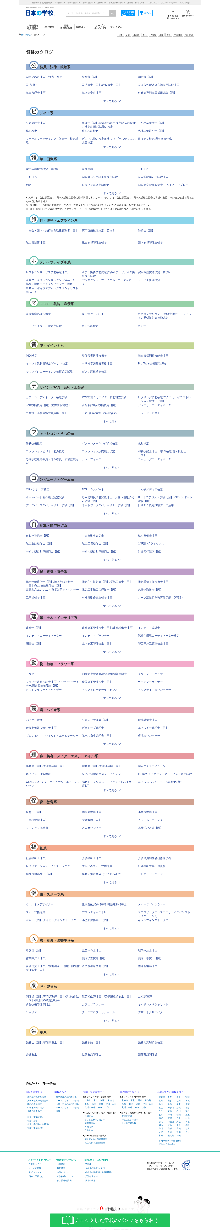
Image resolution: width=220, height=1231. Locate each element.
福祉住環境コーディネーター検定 (158, 635)
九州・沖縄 (90, 1107)
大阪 (107, 1107)
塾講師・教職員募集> (136, 3)
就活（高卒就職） (35, 1117)
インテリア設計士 (149, 627)
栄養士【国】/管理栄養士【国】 (45, 1042)
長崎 (170, 1132)
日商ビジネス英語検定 (95, 184)
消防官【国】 (146, 77)
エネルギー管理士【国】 (153, 727)
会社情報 (61, 1164)
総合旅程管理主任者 (94, 242)
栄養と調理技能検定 (150, 1042)
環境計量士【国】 (149, 719)
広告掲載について (65, 1176)
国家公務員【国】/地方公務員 (44, 77)
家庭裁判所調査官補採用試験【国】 (160, 84)
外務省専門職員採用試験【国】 (157, 92)
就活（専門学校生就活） (38, 1124)
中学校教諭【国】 (37, 819)
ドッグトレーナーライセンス (100, 689)
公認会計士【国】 (37, 122)
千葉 (187, 1104)
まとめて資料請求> (169, 3)
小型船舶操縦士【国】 (95, 920)
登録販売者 (127, 1116)
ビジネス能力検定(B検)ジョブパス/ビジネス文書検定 (109, 140)
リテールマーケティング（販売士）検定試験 (52, 140)
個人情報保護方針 (65, 1180)
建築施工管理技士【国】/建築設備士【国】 (108, 627)
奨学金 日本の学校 (167, 1144)
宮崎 (161, 1135)
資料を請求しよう (35, 1092)
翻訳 (28, 184)
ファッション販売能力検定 (98, 451)
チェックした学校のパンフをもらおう (116, 1220)
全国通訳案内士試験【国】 (154, 177)
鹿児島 (171, 1135)
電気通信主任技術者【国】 (154, 581)
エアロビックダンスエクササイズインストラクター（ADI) (164, 914)
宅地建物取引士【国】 (152, 130)
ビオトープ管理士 (93, 727)
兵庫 (187, 1118)
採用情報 (61, 1168)
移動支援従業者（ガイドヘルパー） (104, 874)
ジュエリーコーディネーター (156, 405)
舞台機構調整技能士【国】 (154, 355)
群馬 (170, 1104)
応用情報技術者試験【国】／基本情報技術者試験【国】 (108, 499)
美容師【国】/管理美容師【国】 (45, 766)
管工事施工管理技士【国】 (154, 643)
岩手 (179, 1097)
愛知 (179, 1114)
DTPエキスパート (93, 313)
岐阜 (161, 1114)
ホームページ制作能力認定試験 (45, 497)
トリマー (31, 673)
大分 (187, 1132)
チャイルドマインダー (152, 819)
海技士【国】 (146, 230)
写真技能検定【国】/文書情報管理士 (48, 405)
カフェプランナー (93, 1004)
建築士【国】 (34, 627)
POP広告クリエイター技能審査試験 (104, 397)
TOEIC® (143, 169)
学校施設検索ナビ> (117, 3)
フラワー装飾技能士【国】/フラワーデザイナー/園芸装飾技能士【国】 (52, 683)
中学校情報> (74, 3)
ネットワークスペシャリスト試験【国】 (106, 505)
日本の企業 (90, 1180)
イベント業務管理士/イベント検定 (47, 363)
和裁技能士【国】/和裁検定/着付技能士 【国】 (162, 453)
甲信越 (111, 1100)
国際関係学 (90, 1123)
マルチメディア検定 (150, 489)
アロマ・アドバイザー (152, 874)
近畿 (101, 1104)
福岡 (187, 1128)
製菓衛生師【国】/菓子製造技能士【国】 (107, 996)
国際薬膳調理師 (147, 1054)
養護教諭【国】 (91, 819)
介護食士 (31, 1054)
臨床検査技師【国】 (94, 958)
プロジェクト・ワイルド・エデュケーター (52, 735)
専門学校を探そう (129, 1092)
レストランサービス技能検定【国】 (48, 272)
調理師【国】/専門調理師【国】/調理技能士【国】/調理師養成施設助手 (53, 998)
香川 (161, 1128)
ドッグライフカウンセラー (154, 689)
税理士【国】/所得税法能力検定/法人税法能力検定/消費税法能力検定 (109, 124)
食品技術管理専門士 (38, 1004)
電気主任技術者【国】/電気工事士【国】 (107, 581)
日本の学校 (26, 35)
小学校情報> (88, 3)
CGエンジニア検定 (37, 489)
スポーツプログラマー (152, 904)
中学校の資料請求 (35, 1107)
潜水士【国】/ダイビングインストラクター (52, 920)
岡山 (161, 1125)
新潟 (179, 1107)
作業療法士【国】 (37, 958)
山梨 (187, 1107)
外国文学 (89, 1116)
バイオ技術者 (34, 719)
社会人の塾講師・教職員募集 (98, 1172)
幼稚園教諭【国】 (93, 812)
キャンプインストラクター (154, 920)
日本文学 (89, 1130)
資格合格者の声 (34, 1111)
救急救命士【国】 (93, 950)
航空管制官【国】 (37, 242)
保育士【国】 (34, 812)
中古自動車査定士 (93, 535)
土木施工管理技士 (130, 1123)
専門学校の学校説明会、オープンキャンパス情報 (67, 1099)
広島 (170, 1125)
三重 (187, 1114)
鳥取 (179, 1121)
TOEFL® (31, 177)
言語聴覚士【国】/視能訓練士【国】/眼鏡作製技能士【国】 (53, 968)
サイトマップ (35, 1172)
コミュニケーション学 (95, 1120)
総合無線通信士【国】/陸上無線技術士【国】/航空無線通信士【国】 (49, 583)
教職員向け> (185, 3)
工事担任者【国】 (37, 597)
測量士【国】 (34, 643)
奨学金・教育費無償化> (42, 3)
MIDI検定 (31, 355)
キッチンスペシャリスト (153, 1004)
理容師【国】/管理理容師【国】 (101, 766)
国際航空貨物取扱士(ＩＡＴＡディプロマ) (163, 184)
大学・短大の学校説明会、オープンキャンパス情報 (68, 1106)
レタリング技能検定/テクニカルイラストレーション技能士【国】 (164, 399)
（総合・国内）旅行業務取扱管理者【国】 (52, 230)
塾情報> (101, 3)
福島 (179, 1100)
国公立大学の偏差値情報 (96, 1139)
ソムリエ (31, 1012)
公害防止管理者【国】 (95, 719)
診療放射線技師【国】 (95, 966)
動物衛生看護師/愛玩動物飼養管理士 (104, 673)
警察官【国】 (90, 77)
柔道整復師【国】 (149, 966)
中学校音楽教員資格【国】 (98, 363)
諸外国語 (87, 169)
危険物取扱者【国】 (150, 589)
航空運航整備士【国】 (39, 543)
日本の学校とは (36, 1176)
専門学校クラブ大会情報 (170, 1141)
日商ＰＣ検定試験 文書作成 (155, 138)
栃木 (161, 1104)
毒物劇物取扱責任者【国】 (42, 727)
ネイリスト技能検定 (38, 774)
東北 (96, 1100)
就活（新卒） (33, 1120)
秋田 (161, 1100)
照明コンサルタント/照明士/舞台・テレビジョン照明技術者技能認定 (165, 315)
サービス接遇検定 (149, 280)
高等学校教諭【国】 (150, 827)
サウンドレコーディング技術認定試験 (49, 371)
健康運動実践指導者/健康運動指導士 (104, 904)
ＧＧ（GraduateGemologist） (100, 413)
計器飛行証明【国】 (150, 551)
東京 (100, 1107)
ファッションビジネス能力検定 (45, 451)
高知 (179, 1128)
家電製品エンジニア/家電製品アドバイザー (52, 589)
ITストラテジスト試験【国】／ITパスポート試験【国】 (165, 499)
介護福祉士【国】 (93, 858)
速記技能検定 (90, 130)
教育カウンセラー (93, 827)
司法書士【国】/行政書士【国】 (101, 84)
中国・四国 (111, 1104)
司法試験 (31, 84)
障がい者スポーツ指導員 (97, 866)
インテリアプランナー (95, 635)
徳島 (187, 1125)
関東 (103, 1100)
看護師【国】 (34, 950)
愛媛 (170, 1128)
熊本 (179, 1132)
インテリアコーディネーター (44, 635)
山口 (179, 1125)
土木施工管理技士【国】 (97, 643)
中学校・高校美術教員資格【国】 (46, 413)
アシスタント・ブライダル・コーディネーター (108, 282)
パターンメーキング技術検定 (100, 443)
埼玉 (179, 1104)
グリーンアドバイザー (152, 673)
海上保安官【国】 (93, 92)
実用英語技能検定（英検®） (43, 169)
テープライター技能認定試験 (44, 325)
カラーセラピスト (149, 413)
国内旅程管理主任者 (150, 242)
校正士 (142, 325)
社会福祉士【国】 (37, 858)
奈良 (161, 1121)
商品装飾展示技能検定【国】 (100, 405)
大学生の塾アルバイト (95, 1168)
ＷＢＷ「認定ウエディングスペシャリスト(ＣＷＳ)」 (52, 290)
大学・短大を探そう (94, 1092)
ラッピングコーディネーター (156, 459)
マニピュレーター (130, 1120)
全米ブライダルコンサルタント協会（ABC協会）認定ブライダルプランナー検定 (52, 282)
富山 (170, 1111)
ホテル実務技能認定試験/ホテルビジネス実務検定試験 (108, 274)
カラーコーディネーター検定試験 (46, 397)
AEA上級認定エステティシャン (101, 774)
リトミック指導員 (37, 827)
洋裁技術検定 (34, 443)
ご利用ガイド (35, 1164)
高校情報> (59, 3)
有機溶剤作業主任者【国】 (98, 597)
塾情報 (88, 1164)
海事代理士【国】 (37, 92)
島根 (187, 1121)
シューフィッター (93, 459)
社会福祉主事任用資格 (152, 866)
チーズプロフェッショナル (98, 1012)
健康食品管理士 (91, 1054)
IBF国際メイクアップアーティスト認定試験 (165, 774)
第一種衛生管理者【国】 (97, 735)
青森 (170, 1097)
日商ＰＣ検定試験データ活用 (156, 505)
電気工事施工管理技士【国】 (100, 589)
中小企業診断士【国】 (152, 122)
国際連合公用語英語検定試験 (100, 177)
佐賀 (161, 1132)
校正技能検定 (90, 325)
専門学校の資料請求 (36, 1097)
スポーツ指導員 (35, 912)
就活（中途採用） (35, 1128)
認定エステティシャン (152, 766)
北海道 (136, 35)
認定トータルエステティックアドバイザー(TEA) (108, 783)
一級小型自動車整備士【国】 (44, 551)
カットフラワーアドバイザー (44, 689)
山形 (170, 1100)
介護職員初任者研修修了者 (154, 858)
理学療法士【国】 (149, 950)
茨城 (187, 1100)
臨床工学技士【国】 (150, 958)
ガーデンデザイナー (150, 681)
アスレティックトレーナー (98, 912)
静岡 (170, 1114)
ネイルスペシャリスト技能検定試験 (160, 781)
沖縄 (179, 1135)
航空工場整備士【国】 (95, 543)
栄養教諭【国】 (91, 1042)
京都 (170, 1118)
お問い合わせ (63, 1172)
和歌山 (171, 1121)
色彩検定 (143, 443)
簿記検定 (31, 130)
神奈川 (171, 1107)
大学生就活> (153, 3)
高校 (58, 1111)
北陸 (94, 1104)
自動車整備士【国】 (38, 535)
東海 (87, 1104)
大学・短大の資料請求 (37, 1100)
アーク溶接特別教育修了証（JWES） (161, 597)
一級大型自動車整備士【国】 (100, 551)
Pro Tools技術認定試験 (152, 363)
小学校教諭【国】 (149, 812)
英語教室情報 (91, 1176)
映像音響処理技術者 (38, 313)
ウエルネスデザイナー (39, 904)
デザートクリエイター (152, 1012)
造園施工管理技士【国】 (97, 681)
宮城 (187, 1097)
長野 (161, 1111)
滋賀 (161, 1118)
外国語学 (89, 1127)
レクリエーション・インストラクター (49, 866)
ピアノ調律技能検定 (94, 371)
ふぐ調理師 (145, 996)
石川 (179, 1111)
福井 (187, 1111)
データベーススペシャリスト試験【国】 (50, 505)
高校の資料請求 (34, 1104)
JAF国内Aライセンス (151, 543)
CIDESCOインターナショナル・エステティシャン (53, 783)
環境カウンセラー (149, 735)
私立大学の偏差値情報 (95, 1142)
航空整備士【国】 (149, 535)
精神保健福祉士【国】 (39, 874)
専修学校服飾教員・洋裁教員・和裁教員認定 (52, 461)
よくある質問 (35, 1168)
